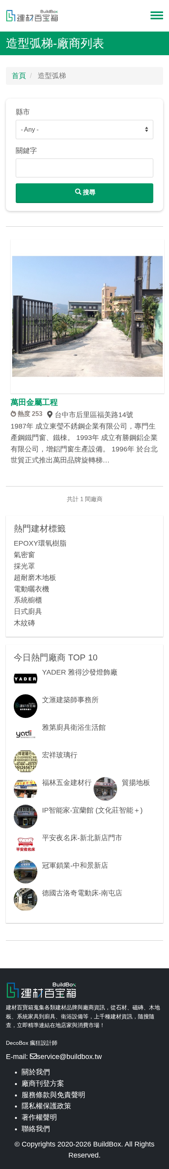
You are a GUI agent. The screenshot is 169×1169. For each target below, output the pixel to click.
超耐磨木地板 (35, 578)
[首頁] (32, 16)
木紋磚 (24, 623)
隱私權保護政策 (46, 1106)
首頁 (19, 76)
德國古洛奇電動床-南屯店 (82, 893)
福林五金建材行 (67, 783)
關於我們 (36, 1072)
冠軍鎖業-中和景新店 (75, 865)
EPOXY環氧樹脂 (40, 543)
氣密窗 (24, 555)
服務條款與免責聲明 (53, 1095)
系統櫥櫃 (28, 600)
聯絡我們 (36, 1129)
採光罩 (24, 566)
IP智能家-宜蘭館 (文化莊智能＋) (92, 810)
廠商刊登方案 (43, 1083)
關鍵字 (26, 151)
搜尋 (88, 192)
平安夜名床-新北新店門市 (82, 838)
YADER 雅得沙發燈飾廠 (80, 672)
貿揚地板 (136, 783)
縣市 (23, 112)
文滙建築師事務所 (70, 700)
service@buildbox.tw (69, 1057)
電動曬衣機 (31, 589)
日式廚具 (28, 611)
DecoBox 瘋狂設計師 (31, 1043)
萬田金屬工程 (34, 402)
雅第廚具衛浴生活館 (74, 727)
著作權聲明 (39, 1117)
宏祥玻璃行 (59, 755)
